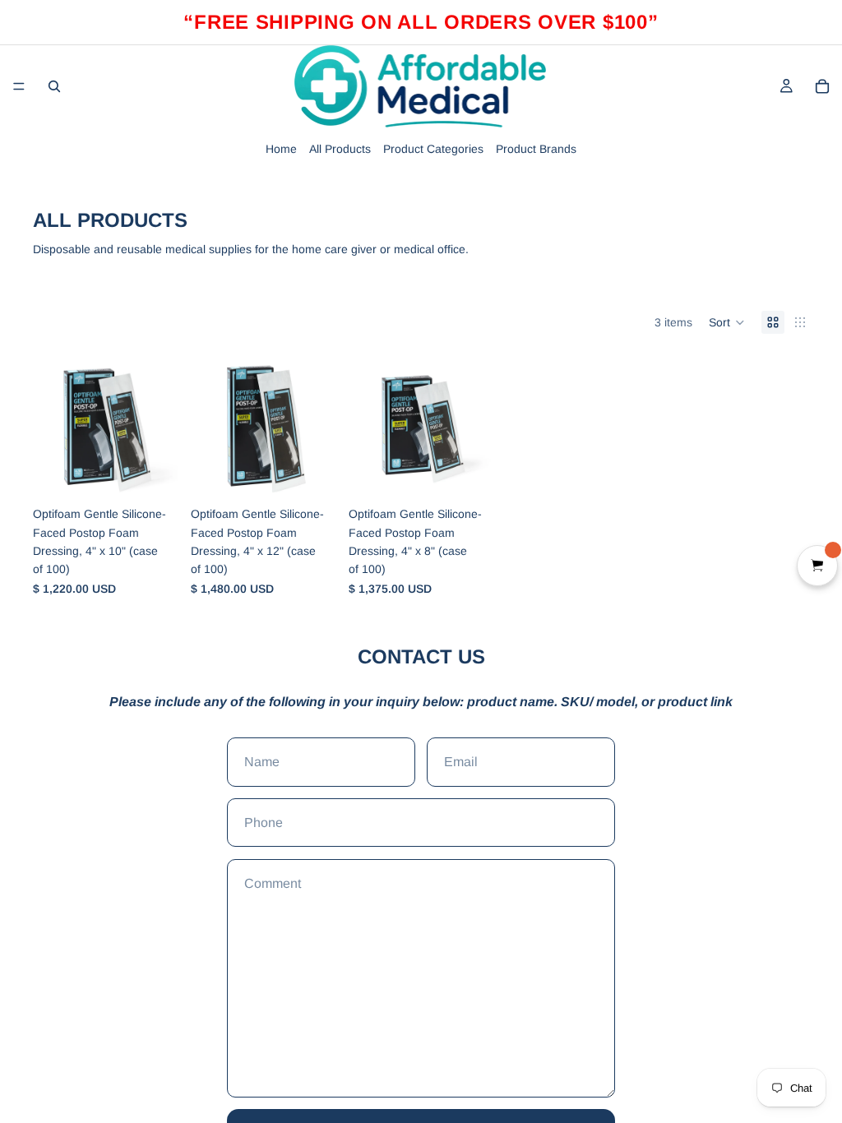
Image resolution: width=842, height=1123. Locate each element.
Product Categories (433, 148)
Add (166, 472)
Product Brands (536, 148)
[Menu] (19, 86)
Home (281, 148)
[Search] (54, 86)
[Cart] (822, 86)
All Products (340, 148)
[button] (727, 322)
